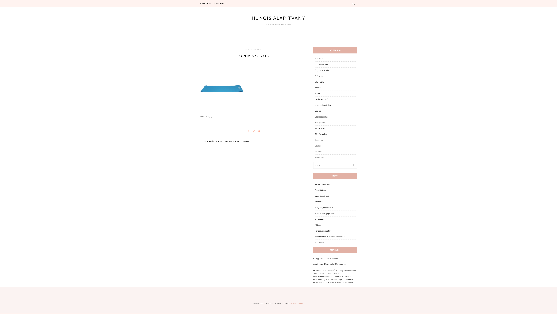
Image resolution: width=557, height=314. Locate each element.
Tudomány (319, 140)
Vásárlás (318, 152)
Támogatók (319, 242)
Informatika (319, 82)
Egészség (319, 76)
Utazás (318, 146)
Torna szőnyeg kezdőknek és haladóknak (226, 141)
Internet (318, 88)
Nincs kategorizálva (323, 105)
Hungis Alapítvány (278, 18)
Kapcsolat (221, 3)
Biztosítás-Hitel (321, 64)
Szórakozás (320, 128)
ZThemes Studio (296, 303)
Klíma (317, 93)
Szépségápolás (321, 117)
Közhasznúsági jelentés (325, 213)
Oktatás (318, 225)
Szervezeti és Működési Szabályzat (330, 237)
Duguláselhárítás (322, 70)
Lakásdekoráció (321, 99)
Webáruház (319, 157)
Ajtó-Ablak (319, 59)
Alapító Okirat (320, 190)
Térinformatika (321, 134)
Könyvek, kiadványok (324, 207)
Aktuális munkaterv (323, 184)
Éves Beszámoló (322, 196)
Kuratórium (319, 219)
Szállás (318, 111)
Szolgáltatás (320, 123)
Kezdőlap (205, 3)
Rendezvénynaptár (322, 231)
